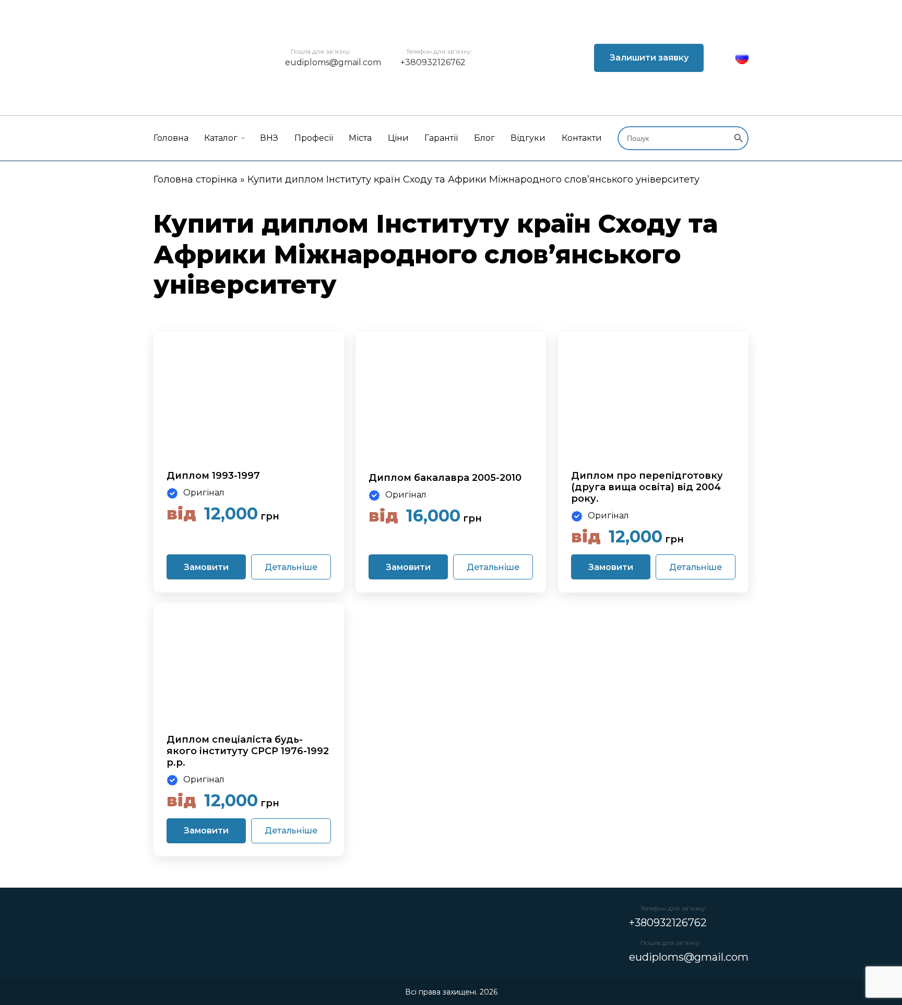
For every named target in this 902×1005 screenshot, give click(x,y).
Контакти (582, 138)
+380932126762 (433, 62)
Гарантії (441, 138)
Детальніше (291, 567)
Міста (360, 138)
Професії (313, 138)
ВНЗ (269, 138)
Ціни (398, 138)
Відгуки (528, 138)
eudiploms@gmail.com (333, 62)
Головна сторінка (195, 179)
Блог (484, 138)
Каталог (221, 138)
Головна (170, 138)
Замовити (206, 567)
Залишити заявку (649, 58)
